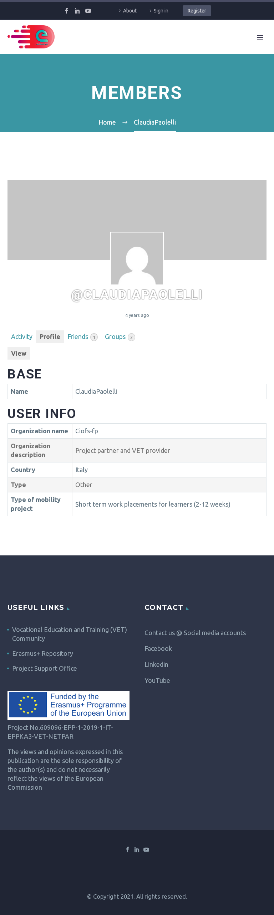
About (130, 11)
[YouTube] (88, 11)
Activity (21, 336)
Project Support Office (44, 668)
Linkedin (156, 664)
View (18, 353)
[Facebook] (66, 11)
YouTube (157, 680)
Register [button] (197, 11)
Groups (119, 336)
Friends (81, 336)
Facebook (158, 648)
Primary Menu (260, 37)
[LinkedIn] (77, 11)
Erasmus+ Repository (42, 653)
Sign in (161, 11)
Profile (50, 336)
